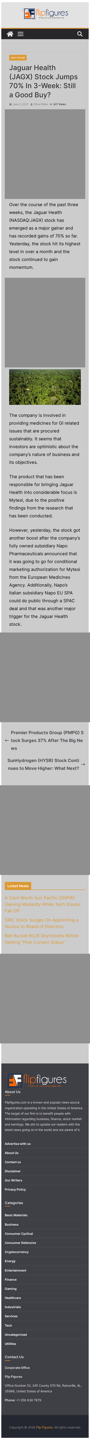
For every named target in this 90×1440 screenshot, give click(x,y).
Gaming (11, 1288)
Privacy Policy (15, 1189)
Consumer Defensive (20, 1243)
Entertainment (15, 1270)
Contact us (13, 1162)
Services (11, 1316)
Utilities (10, 1344)
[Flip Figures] (10, 34)
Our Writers (13, 1180)
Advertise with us (18, 1144)
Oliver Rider (41, 104)
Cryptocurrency (17, 1252)
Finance (11, 1279)
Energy (10, 1261)
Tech (8, 1325)
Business (12, 1224)
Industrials (13, 1307)
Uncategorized (16, 1334)
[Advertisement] (45, 154)
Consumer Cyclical (19, 1233)
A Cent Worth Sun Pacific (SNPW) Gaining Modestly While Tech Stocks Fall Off (42, 904)
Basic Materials (16, 1215)
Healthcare (18, 57)
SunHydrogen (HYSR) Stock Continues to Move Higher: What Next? (43, 764)
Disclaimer (13, 1171)
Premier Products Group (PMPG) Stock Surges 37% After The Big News (47, 740)
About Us (12, 1153)
